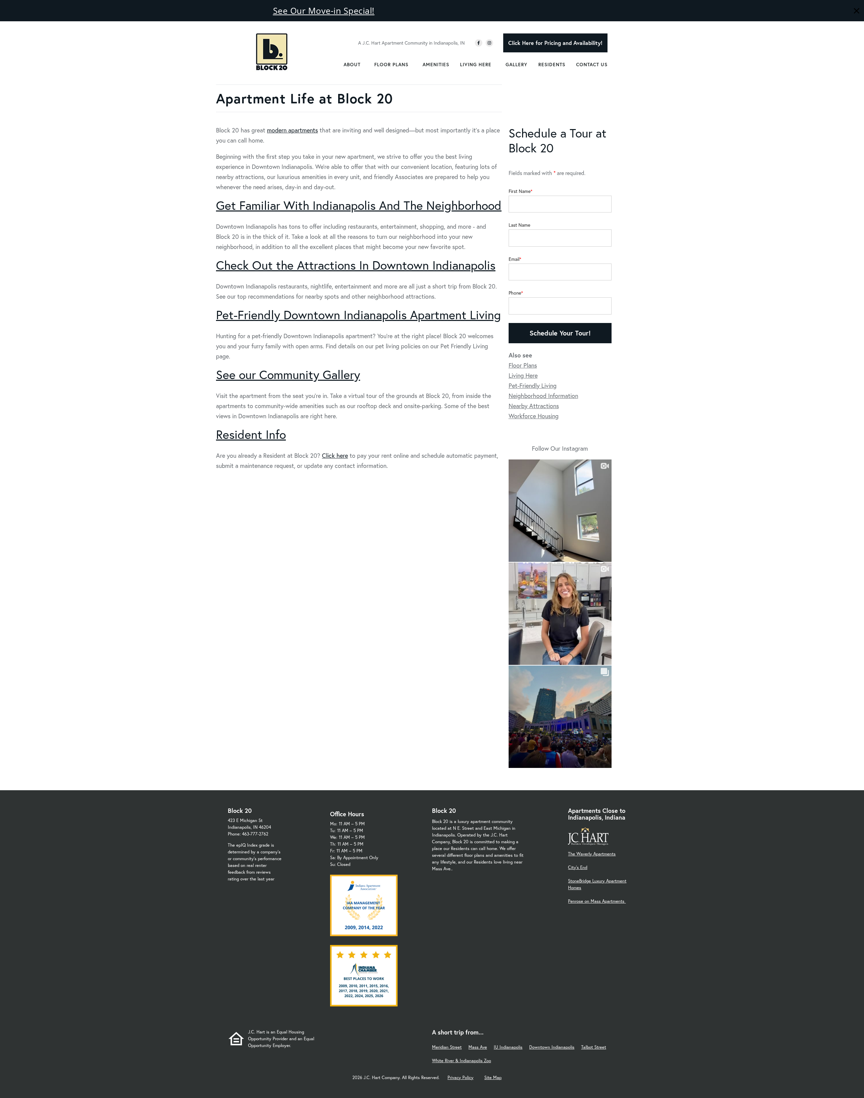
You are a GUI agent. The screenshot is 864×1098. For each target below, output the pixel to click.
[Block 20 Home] (271, 51)
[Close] (857, 12)
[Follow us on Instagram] (489, 43)
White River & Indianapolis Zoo (461, 1061)
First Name (520, 191)
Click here (335, 455)
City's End (577, 867)
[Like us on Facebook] (478, 43)
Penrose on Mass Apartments (597, 901)
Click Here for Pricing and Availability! (555, 42)
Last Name (519, 225)
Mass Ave (477, 1047)
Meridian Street (447, 1047)
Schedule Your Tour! (560, 333)
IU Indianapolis (508, 1047)
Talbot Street (593, 1047)
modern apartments (292, 130)
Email (514, 259)
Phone (515, 293)
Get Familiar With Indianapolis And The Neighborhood (359, 205)
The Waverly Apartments (592, 854)
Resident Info (251, 434)
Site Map (493, 1077)
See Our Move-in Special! (324, 10)
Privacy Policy (461, 1077)
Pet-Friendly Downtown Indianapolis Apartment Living (358, 315)
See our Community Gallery (288, 374)
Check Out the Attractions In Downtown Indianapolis (355, 265)
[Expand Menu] (364, 64)
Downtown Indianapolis (551, 1047)
